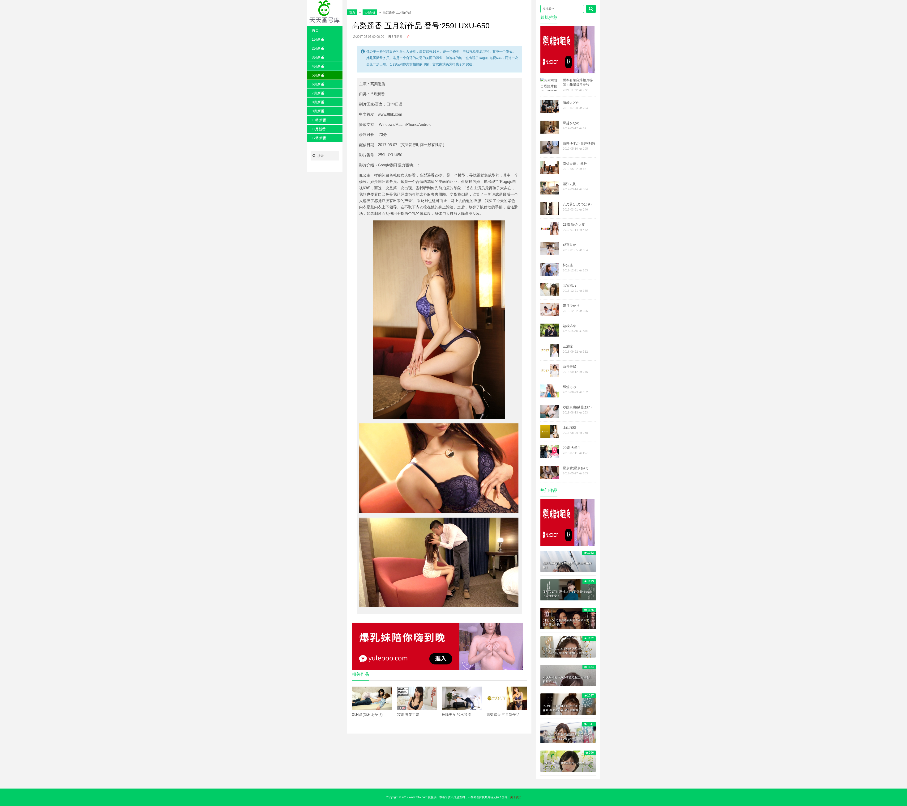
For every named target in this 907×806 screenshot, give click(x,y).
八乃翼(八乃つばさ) (577, 204)
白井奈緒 (569, 366)
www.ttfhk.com (418, 797)
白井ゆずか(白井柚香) (579, 143)
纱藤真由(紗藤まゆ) (577, 407)
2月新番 (318, 48)
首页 (315, 30)
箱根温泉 (569, 326)
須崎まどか (571, 103)
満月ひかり (571, 306)
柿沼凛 (568, 265)
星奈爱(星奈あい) (575, 468)
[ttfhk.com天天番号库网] (324, 11)
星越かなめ (571, 123)
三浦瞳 (568, 346)
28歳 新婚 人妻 (574, 224)
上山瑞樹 (569, 427)
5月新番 (318, 75)
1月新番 (318, 39)
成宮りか (569, 245)
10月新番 (319, 120)
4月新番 (318, 66)
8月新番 (318, 102)
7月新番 (318, 93)
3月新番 (318, 57)
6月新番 (318, 84)
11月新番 (319, 129)
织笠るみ (569, 387)
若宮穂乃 (569, 285)
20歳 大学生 (572, 448)
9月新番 (318, 111)
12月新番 (319, 138)
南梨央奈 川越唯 (575, 163)
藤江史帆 (569, 184)
